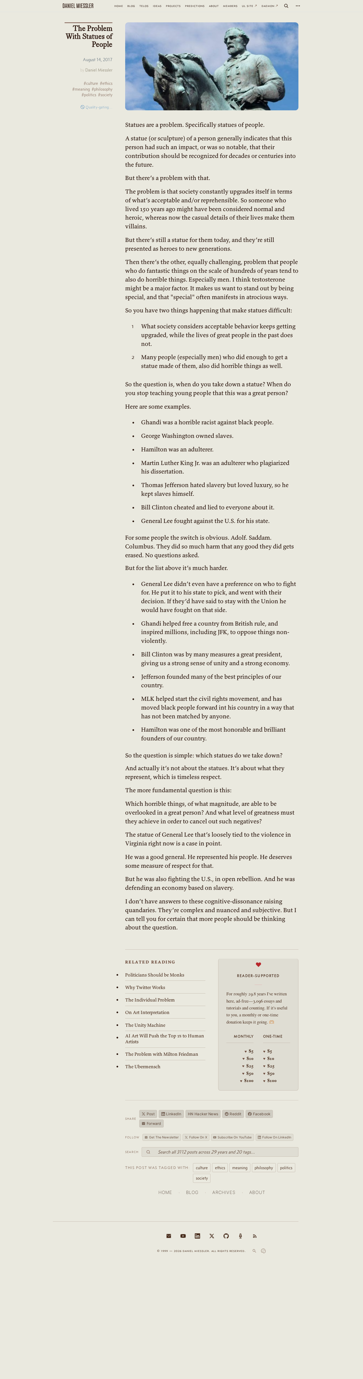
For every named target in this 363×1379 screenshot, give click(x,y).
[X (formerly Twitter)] (212, 1236)
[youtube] (183, 1236)
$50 (248, 1073)
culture (202, 1167)
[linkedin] (197, 1236)
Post (151, 1114)
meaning (239, 1167)
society (202, 1178)
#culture (91, 83)
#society (105, 95)
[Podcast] (240, 1236)
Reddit (235, 1114)
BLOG (192, 1192)
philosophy (264, 1167)
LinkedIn (173, 1114)
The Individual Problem (150, 1000)
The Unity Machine (145, 1025)
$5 (249, 1051)
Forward (154, 1123)
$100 (247, 1080)
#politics (89, 95)
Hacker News (203, 1114)
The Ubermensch (143, 1067)
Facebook (262, 1114)
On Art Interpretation (147, 1012)
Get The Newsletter (164, 1137)
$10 (248, 1058)
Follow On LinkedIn (276, 1137)
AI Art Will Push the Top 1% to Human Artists (164, 1039)
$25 (248, 1066)
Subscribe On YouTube (235, 1137)
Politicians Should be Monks (154, 975)
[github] (226, 1236)
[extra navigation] (298, 6)
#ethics (106, 83)
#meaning (81, 89)
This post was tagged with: (157, 1167)
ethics (220, 1167)
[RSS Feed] (255, 1236)
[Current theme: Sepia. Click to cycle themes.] (263, 1251)
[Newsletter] (169, 1236)
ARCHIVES (223, 1192)
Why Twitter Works (145, 987)
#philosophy (102, 89)
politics (286, 1167)
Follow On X (198, 1137)
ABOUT (257, 1192)
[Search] (286, 6)
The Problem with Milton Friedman (161, 1054)
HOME (165, 1192)
